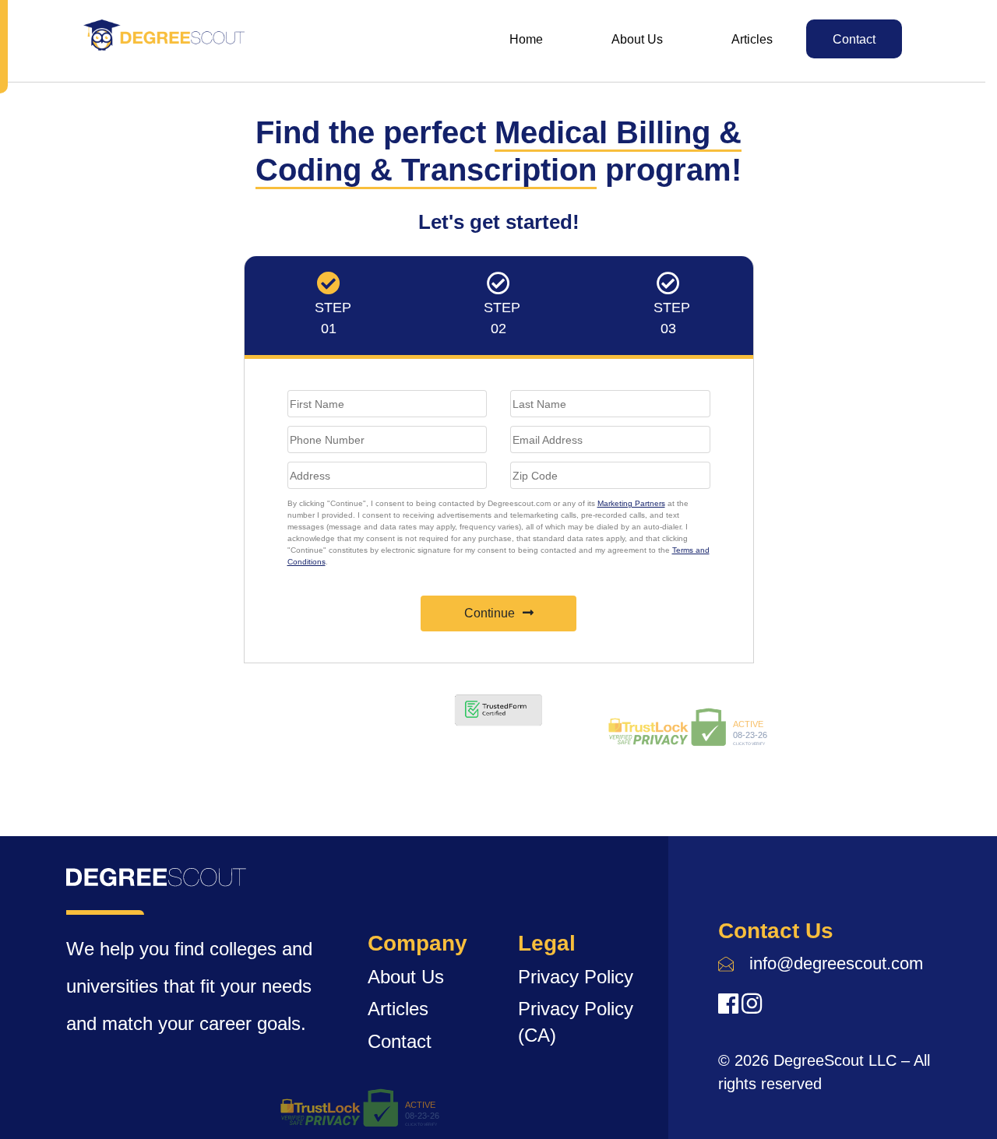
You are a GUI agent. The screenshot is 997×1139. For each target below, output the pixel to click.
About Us (637, 39)
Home (526, 39)
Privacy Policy (575, 976)
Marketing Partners (631, 503)
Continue (489, 613)
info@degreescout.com (836, 963)
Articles (752, 39)
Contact (854, 39)
